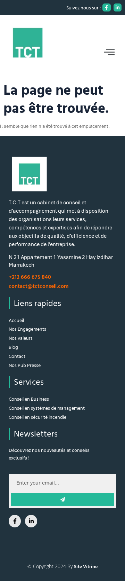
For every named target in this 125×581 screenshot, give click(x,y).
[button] (62, 52)
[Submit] (62, 499)
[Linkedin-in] (118, 7)
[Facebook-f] (106, 7)
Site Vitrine (86, 566)
